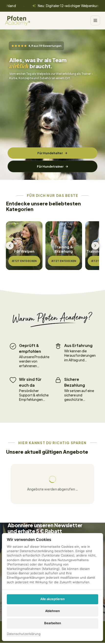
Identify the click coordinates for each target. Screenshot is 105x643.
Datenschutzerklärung (24, 634)
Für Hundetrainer (50, 166)
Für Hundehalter (50, 153)
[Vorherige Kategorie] (10, 246)
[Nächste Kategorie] (95, 246)
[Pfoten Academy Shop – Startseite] (17, 20)
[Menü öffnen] (95, 20)
